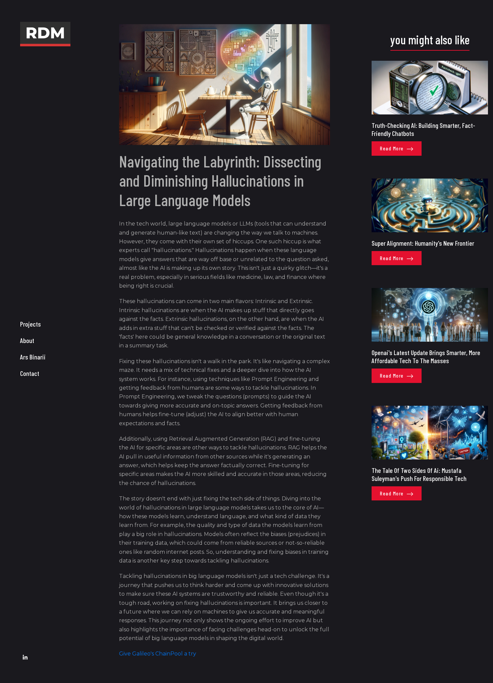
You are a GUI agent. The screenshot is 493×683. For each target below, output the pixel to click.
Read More (392, 148)
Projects (30, 324)
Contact (29, 373)
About (27, 340)
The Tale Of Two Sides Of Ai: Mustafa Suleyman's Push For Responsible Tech (419, 474)
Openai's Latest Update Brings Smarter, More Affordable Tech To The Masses (426, 356)
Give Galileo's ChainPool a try (157, 653)
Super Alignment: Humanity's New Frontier (423, 243)
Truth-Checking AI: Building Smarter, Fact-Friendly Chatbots (423, 129)
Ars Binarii (33, 357)
